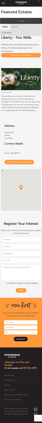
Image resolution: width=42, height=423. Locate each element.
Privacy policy (16, 411)
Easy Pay (24, 414)
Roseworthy (7, 33)
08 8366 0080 (30, 368)
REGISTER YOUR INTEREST (21, 55)
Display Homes (9, 380)
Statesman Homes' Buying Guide (16, 395)
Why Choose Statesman (12, 399)
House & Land (9, 390)
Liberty (5, 27)
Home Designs (9, 375)
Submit (21, 290)
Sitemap (16, 414)
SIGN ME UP (20, 339)
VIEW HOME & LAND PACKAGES (19, 162)
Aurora (14, 27)
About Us (7, 385)
